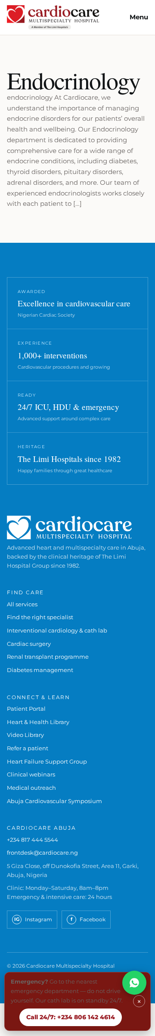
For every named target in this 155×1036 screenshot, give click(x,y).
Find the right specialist (40, 617)
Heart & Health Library (38, 721)
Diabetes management (40, 669)
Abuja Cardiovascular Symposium (54, 801)
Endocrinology (73, 80)
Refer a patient (27, 748)
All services (22, 604)
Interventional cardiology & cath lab (57, 630)
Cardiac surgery (29, 643)
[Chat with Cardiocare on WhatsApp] (134, 983)
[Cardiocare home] (53, 17)
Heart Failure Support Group (47, 761)
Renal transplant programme (48, 656)
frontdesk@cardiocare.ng (42, 852)
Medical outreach (31, 787)
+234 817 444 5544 (32, 839)
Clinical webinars (31, 774)
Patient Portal (26, 708)
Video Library (25, 734)
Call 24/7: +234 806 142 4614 (70, 1017)
